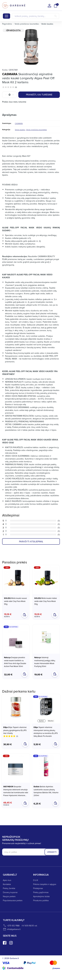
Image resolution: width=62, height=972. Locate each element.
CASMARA (9, 74)
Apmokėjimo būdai (41, 896)
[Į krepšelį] (25, 744)
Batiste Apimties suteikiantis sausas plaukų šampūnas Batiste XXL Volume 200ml (46, 791)
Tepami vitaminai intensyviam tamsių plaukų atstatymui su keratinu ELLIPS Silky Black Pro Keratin (46, 731)
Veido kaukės (20, 129)
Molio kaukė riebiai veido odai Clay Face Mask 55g (45, 601)
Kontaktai (7, 884)
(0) (16, 87)
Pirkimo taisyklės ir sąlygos (44, 884)
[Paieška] (55, 16)
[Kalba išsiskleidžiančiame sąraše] (49, 6)
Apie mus (7, 880)
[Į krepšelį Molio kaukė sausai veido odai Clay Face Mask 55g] (24, 615)
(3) (17, 736)
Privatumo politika (41, 900)
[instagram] (11, 943)
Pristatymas (38, 888)
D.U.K (35, 880)
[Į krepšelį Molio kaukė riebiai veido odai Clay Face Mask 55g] (55, 615)
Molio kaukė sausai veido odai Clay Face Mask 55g (15, 601)
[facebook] (4, 943)
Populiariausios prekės (12, 900)
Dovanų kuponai (10, 892)
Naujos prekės (9, 896)
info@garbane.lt (13, 929)
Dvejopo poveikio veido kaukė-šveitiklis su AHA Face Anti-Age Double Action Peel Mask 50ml (15, 662)
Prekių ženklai (9, 888)
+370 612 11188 (13, 925)
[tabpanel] (31, 47)
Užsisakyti (52, 852)
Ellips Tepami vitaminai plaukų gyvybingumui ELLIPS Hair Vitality (15, 730)
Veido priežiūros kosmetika (36, 129)
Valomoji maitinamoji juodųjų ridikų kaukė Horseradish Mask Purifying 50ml (44, 662)
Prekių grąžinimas (40, 892)
